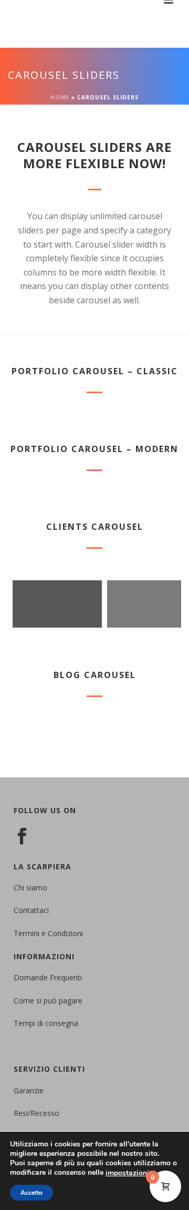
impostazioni (127, 1173)
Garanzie (29, 1090)
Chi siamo (30, 888)
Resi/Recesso (36, 1113)
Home (59, 97)
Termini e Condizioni (48, 933)
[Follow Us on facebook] (22, 837)
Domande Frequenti (48, 977)
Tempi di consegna (46, 1023)
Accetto (31, 1192)
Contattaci (31, 910)
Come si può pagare (48, 1001)
